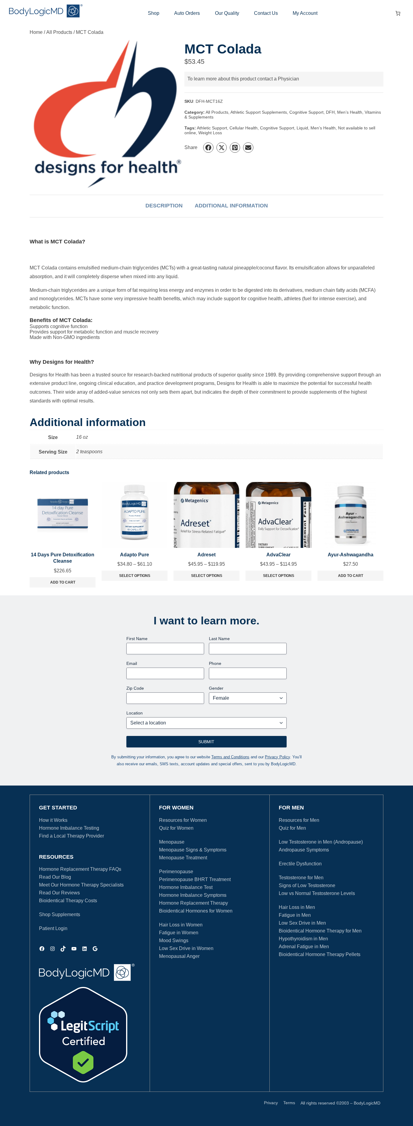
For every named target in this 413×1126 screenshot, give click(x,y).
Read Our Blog (55, 877)
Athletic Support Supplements (258, 112)
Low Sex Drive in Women (186, 948)
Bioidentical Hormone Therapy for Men (320, 930)
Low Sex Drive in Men (302, 923)
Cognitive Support (306, 112)
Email (131, 663)
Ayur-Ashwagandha (350, 554)
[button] (208, 147)
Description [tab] (164, 206)
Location (134, 713)
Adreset (206, 554)
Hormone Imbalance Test (186, 887)
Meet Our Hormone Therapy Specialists (81, 884)
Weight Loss (210, 132)
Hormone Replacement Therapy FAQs (80, 869)
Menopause (171, 841)
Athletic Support (212, 127)
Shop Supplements (59, 914)
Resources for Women (183, 820)
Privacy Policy (277, 757)
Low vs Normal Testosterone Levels (317, 893)
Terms (289, 1102)
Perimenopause (176, 871)
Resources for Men (299, 820)
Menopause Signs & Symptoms (192, 849)
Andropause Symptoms (304, 849)
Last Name (219, 638)
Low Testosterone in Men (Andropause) (321, 841)
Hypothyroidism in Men (303, 938)
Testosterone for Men (301, 877)
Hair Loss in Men (297, 907)
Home (36, 32)
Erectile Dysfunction (300, 863)
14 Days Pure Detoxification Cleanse (62, 558)
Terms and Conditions (230, 757)
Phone (215, 663)
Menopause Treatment (183, 857)
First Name (137, 638)
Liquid (302, 127)
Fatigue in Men (295, 915)
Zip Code (135, 688)
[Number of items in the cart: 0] (398, 13)
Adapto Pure (134, 554)
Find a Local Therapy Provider (71, 835)
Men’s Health (349, 112)
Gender (216, 688)
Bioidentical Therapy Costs (68, 900)
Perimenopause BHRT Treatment (195, 879)
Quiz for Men (292, 828)
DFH (330, 112)
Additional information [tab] (231, 206)
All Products (59, 32)
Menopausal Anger (179, 956)
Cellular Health (243, 127)
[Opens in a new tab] (83, 1034)
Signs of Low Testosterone (307, 885)
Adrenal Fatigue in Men (304, 946)
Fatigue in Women (178, 932)
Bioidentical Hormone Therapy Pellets (319, 954)
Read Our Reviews (59, 892)
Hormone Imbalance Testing (69, 828)
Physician (288, 78)
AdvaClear (278, 554)
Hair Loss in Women (181, 924)
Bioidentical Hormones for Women (196, 910)
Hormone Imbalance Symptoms (192, 895)
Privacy (271, 1102)
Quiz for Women (176, 828)
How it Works (53, 820)
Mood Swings (173, 940)
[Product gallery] (107, 115)
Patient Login (53, 928)
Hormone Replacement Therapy (193, 903)
